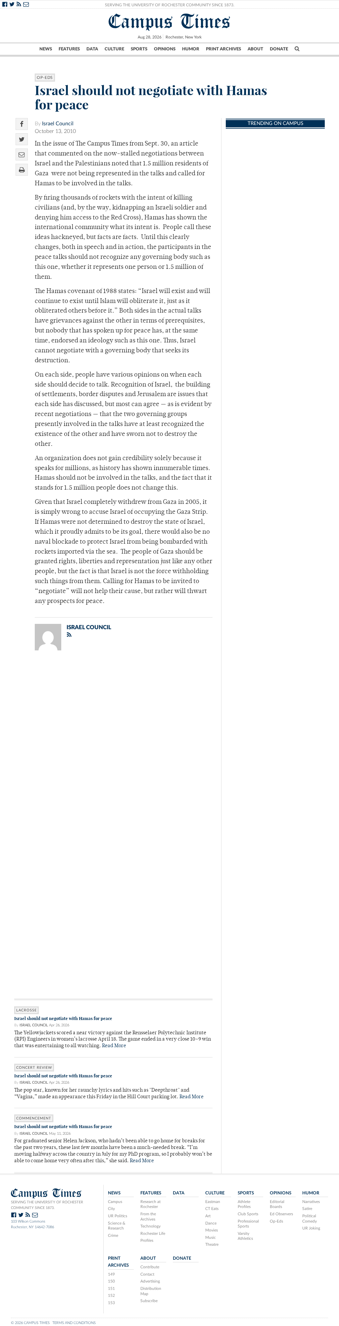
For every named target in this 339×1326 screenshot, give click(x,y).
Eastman (212, 1202)
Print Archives (223, 49)
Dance (211, 1223)
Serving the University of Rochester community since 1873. (47, 1205)
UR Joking (311, 1228)
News (45, 49)
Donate (279, 49)
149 (111, 1274)
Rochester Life (152, 1234)
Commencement (33, 1118)
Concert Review (34, 1067)
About (255, 49)
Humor (190, 49)
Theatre (211, 1244)
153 (111, 1303)
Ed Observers (281, 1214)
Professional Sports (248, 1224)
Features (69, 49)
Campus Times (170, 21)
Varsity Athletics (245, 1236)
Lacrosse (26, 1010)
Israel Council (57, 123)
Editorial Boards (277, 1204)
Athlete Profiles (244, 1204)
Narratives (311, 1202)
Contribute (149, 1267)
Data (92, 49)
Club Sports (248, 1214)
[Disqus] (113, 742)
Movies (211, 1230)
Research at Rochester (150, 1204)
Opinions (164, 49)
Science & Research (116, 1226)
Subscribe (149, 1301)
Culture (114, 49)
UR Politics (117, 1216)
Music (210, 1237)
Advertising (150, 1281)
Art (208, 1216)
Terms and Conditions (74, 1323)
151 (111, 1289)
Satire (307, 1209)
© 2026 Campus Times (30, 1323)
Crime (113, 1235)
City (111, 1209)
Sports (139, 49)
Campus (115, 1202)
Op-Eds (45, 78)
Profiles (146, 1240)
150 (111, 1281)
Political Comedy (309, 1218)
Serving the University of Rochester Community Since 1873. (169, 5)
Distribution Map (150, 1291)
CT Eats (211, 1209)
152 (111, 1295)
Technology (150, 1226)
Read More (114, 1046)
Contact (147, 1274)
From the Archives (148, 1216)
